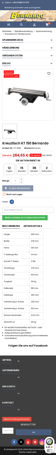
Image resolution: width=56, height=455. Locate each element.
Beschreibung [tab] (11, 226)
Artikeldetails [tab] (32, 226)
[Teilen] (12, 202)
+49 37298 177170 (20, 2)
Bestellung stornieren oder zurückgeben (22, 7)
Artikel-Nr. (7, 148)
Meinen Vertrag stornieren (17, 419)
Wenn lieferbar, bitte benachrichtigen (25, 217)
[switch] (49, 450)
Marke (27, 148)
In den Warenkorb (17, 188)
